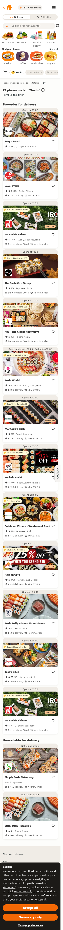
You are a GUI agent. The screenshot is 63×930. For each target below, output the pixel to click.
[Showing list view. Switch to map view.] (57, 25)
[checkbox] (8, 58)
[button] (7, 7)
